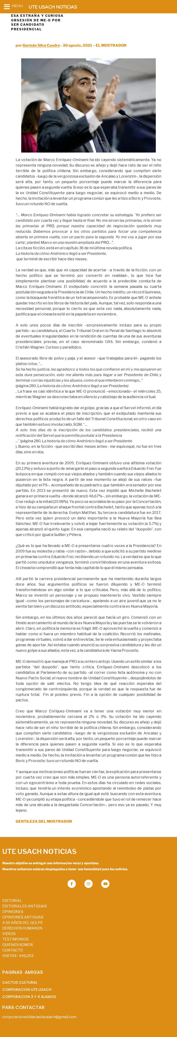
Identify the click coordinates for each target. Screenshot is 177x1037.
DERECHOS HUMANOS (22, 928)
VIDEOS (9, 934)
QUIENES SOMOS (17, 945)
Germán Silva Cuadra (41, 45)
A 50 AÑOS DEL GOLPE (22, 923)
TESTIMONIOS (15, 939)
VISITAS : (17, 956)
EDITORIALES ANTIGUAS (24, 906)
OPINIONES (12, 912)
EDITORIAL (12, 900)
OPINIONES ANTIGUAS (22, 917)
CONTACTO (12, 950)
